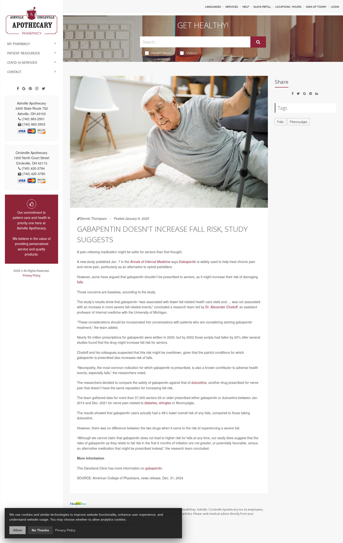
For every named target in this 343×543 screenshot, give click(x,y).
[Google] (23, 88)
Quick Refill (262, 6)
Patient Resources (23, 53)
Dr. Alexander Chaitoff (221, 307)
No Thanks (40, 530)
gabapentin (153, 468)
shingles (165, 402)
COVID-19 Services (22, 62)
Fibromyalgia (298, 121)
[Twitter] (43, 88)
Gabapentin (187, 261)
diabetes (150, 402)
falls (80, 282)
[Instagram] (36, 88)
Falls (280, 121)
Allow (17, 530)
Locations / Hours (288, 6)
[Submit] (258, 42)
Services (231, 6)
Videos (191, 53)
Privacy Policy (31, 275)
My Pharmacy (18, 44)
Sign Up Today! (316, 6)
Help (245, 6)
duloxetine (198, 382)
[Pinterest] (30, 88)
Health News (161, 53)
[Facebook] (18, 88)
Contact (14, 72)
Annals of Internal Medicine (150, 261)
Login (335, 6)
